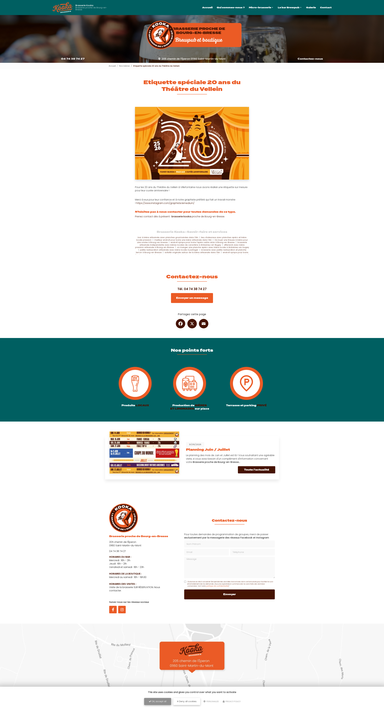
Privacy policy (233, 701)
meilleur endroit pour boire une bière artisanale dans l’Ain (183, 240)
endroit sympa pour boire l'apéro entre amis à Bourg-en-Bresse (203, 242)
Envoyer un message (192, 298)
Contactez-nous (310, 58)
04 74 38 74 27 (73, 58)
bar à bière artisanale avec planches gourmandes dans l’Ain (168, 237)
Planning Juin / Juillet (208, 449)
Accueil (207, 7)
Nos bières (124, 65)
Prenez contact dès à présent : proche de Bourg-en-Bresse (179, 216)
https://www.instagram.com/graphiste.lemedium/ (165, 203)
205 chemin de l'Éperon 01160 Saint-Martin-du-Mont (194, 59)
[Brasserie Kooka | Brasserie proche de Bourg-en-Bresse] (62, 7)
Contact (326, 7)
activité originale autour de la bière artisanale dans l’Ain (192, 252)
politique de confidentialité (217, 586)
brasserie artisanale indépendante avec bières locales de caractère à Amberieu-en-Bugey (193, 243)
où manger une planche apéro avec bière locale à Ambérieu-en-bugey (213, 247)
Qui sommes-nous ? (231, 7)
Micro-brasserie (260, 7)
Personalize (212, 701)
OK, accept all (158, 701)
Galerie (311, 7)
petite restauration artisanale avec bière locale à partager (169, 250)
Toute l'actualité (256, 469)
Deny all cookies (187, 701)
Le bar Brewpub (288, 7)
